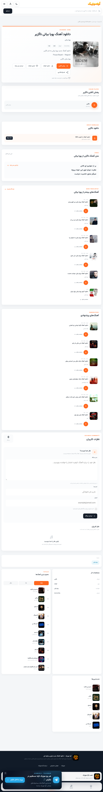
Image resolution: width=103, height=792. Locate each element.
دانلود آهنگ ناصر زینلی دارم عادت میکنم (77, 397)
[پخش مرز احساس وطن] (86, 370)
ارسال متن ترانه (19, 66)
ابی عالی (86, 346)
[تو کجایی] (94, 326)
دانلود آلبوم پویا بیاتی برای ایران (79, 292)
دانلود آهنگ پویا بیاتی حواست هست (78, 274)
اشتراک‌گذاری (61, 72)
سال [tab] (11, 583)
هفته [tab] (41, 583)
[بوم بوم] (94, 416)
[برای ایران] (94, 292)
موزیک (63, 766)
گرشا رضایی (85, 328)
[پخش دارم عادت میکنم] (86, 406)
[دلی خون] (94, 257)
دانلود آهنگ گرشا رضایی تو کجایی (78, 325)
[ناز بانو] (94, 344)
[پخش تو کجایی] (86, 334)
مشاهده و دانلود (79, 211)
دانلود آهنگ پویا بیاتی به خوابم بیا (78, 238)
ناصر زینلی (86, 400)
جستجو (8, 11)
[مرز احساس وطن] (94, 362)
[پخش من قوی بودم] (86, 211)
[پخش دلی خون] (86, 265)
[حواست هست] (94, 274)
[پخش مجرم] (86, 388)
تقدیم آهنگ (31, 66)
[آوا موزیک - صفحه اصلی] (94, 3)
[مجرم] (94, 380)
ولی (87, 418)
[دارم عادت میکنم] (94, 398)
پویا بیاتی (94, 22)
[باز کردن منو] (4, 3)
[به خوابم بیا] (94, 239)
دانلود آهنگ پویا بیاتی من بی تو (79, 220)
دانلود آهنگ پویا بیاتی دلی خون (79, 256)
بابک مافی (86, 364)
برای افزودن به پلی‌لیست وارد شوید (60, 78)
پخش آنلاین (62, 66)
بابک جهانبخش (85, 382)
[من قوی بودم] (94, 203)
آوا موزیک (99, 22)
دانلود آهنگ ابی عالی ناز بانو (80, 343)
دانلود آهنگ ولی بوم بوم (81, 415)
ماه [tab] (26, 583)
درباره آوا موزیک (42, 766)
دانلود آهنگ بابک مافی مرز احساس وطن (76, 361)
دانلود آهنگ (46, 66)
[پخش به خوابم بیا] (86, 247)
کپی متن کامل (8, 154)
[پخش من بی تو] (86, 229)
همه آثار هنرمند (10, 189)
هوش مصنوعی (54, 766)
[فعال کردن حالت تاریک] (16, 3)
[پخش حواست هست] (86, 282)
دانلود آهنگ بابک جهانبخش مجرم (78, 379)
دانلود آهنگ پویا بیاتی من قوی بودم (78, 202)
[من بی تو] (94, 221)
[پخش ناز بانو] (86, 352)
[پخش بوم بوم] (86, 424)
